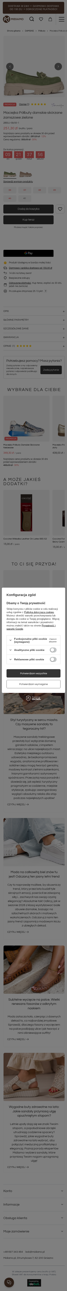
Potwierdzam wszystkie (33, 673)
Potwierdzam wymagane (33, 684)
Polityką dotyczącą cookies (39, 612)
